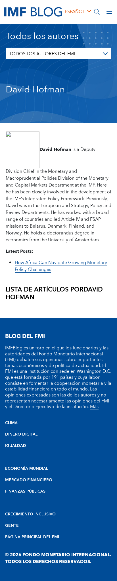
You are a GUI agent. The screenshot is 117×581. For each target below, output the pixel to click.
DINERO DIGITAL (21, 434)
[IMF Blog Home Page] (33, 11)
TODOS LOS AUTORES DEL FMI (42, 54)
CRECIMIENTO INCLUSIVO (30, 514)
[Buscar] (96, 11)
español (75, 11)
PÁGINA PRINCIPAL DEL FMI (32, 537)
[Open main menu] (109, 12)
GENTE (12, 526)
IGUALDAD (15, 446)
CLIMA (11, 423)
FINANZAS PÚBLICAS (25, 491)
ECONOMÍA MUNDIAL (26, 468)
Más (94, 407)
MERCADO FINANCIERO (28, 480)
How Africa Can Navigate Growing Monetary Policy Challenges (61, 266)
